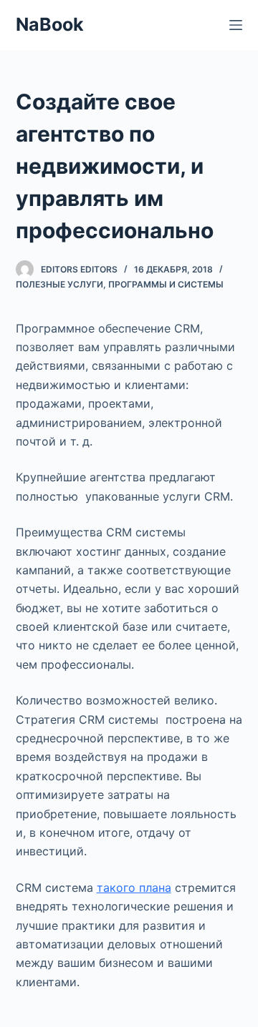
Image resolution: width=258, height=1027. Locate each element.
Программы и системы (166, 284)
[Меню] (235, 25)
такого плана (134, 887)
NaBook (50, 24)
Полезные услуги (59, 284)
